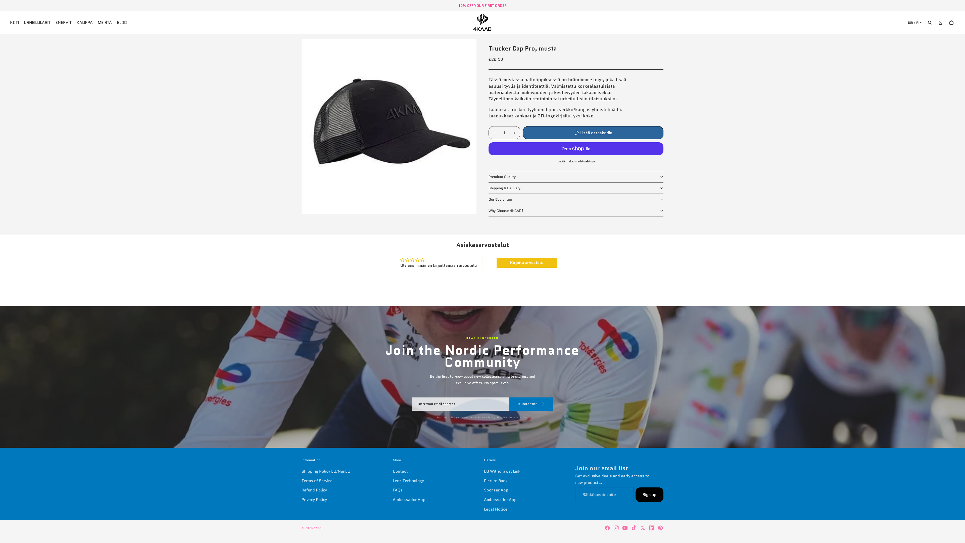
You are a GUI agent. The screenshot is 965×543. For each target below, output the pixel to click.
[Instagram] (616, 528)
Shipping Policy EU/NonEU (326, 471)
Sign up (649, 494)
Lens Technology (408, 481)
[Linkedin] (652, 528)
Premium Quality (502, 176)
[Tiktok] (634, 528)
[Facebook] (607, 528)
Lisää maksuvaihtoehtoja (576, 161)
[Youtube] (625, 528)
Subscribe (528, 404)
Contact (400, 471)
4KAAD (318, 528)
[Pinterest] (660, 528)
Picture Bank (496, 481)
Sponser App (496, 490)
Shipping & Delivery (504, 188)
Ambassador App (409, 500)
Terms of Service (317, 481)
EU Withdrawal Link (502, 471)
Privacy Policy (314, 500)
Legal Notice (495, 509)
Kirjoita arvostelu (526, 262)
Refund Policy (314, 490)
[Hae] (929, 22)
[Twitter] (643, 528)
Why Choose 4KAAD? (506, 210)
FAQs (398, 490)
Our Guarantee (500, 199)
